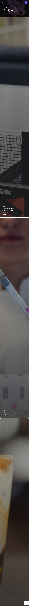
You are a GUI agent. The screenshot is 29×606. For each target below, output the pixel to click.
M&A (3, 206)
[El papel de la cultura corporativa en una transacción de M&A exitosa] (14, 117)
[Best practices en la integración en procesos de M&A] (14, 318)
